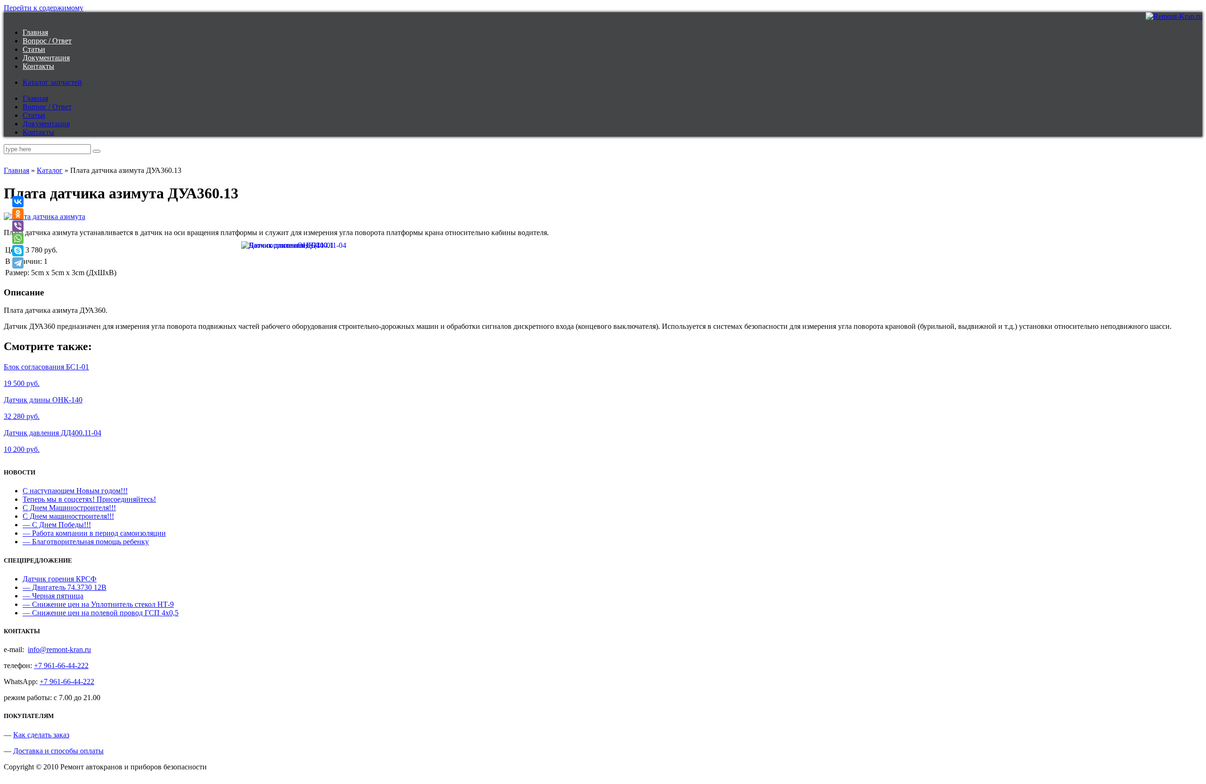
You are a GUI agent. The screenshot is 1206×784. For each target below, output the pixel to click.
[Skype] (18, 250)
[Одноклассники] (18, 214)
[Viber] (18, 226)
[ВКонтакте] (18, 201)
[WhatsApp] (18, 238)
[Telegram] (18, 263)
